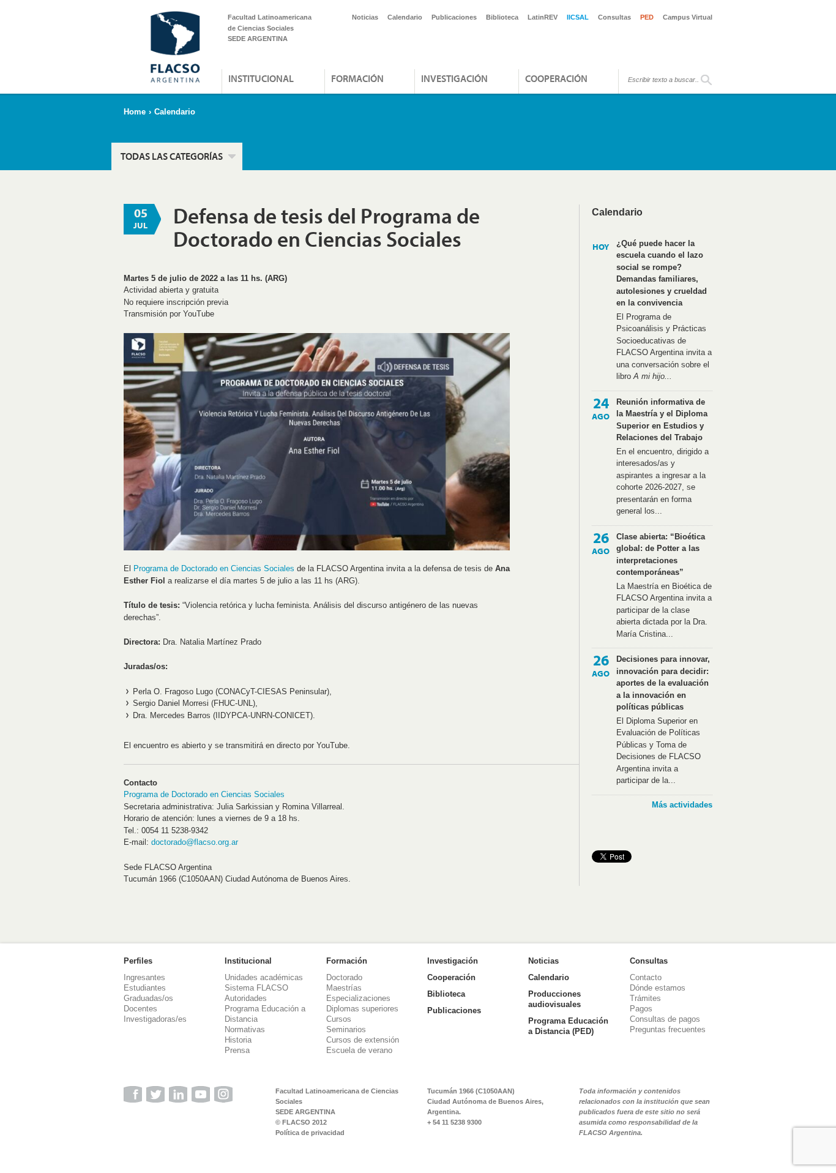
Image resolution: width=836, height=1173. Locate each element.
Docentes (140, 1008)
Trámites (645, 998)
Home (135, 111)
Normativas (245, 1029)
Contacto (646, 977)
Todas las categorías (172, 156)
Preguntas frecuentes (668, 1029)
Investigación (454, 78)
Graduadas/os (148, 998)
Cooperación (556, 78)
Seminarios (346, 1029)
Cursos (338, 1019)
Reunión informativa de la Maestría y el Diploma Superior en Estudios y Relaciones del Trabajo (661, 420)
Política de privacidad (310, 1132)
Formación (357, 78)
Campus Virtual (687, 17)
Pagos (641, 1008)
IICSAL (578, 17)
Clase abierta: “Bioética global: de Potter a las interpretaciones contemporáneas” (660, 554)
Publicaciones (454, 17)
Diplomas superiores (362, 1008)
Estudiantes (145, 987)
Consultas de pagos (665, 1019)
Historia (238, 1039)
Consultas (614, 17)
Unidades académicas (264, 977)
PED (647, 17)
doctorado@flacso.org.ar (194, 842)
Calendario (404, 17)
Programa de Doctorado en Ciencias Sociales (213, 568)
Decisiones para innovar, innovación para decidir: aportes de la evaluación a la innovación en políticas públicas (663, 682)
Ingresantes (144, 977)
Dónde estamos (657, 987)
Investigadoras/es (155, 1019)
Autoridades (246, 998)
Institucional (261, 78)
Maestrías (344, 987)
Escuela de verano (359, 1050)
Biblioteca (502, 17)
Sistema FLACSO (256, 987)
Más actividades (682, 804)
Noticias (365, 17)
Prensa (237, 1050)
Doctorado (344, 977)
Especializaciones (358, 998)
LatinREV (543, 17)
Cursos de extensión (362, 1039)
